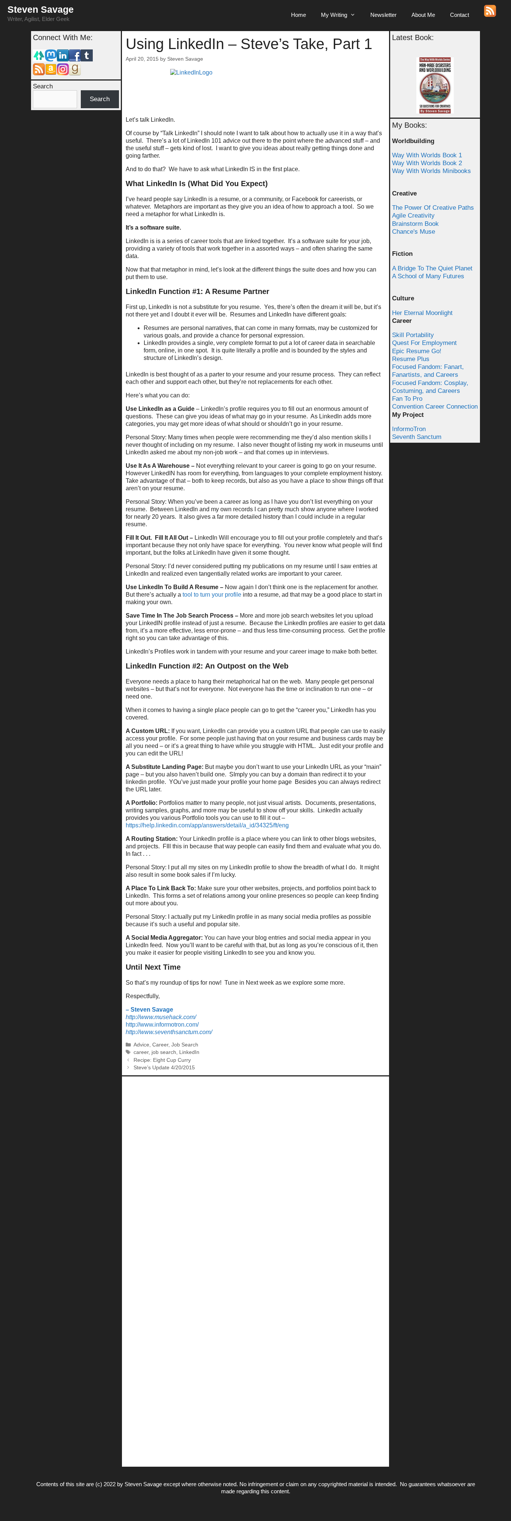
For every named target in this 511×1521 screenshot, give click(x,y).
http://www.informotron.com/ (162, 1024)
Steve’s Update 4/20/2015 (164, 1067)
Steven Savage (40, 9)
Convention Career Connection (435, 406)
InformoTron (409, 429)
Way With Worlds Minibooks (431, 171)
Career (160, 1045)
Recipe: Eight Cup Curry (162, 1060)
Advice (141, 1045)
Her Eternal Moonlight (422, 312)
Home (298, 15)
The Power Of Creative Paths (433, 207)
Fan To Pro (407, 398)
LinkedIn (189, 1052)
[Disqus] (255, 1173)
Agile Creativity (413, 215)
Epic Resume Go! (416, 351)
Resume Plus (410, 359)
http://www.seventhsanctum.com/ (169, 1032)
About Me (423, 15)
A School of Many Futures (428, 276)
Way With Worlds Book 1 (427, 155)
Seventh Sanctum (416, 436)
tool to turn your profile (212, 594)
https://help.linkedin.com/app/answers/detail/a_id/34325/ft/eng (207, 825)
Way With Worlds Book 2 (427, 163)
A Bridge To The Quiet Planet (432, 268)
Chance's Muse (413, 231)
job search (164, 1052)
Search (43, 86)
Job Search (184, 1045)
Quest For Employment (424, 342)
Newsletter (383, 15)
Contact (459, 15)
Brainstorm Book (415, 223)
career (141, 1052)
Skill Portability (413, 335)
